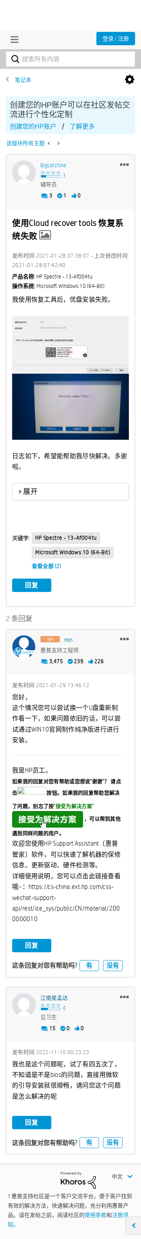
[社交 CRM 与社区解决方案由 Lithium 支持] (78, 1179)
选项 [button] (129, 80)
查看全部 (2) (46, 566)
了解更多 (82, 126)
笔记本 (23, 79)
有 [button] (89, 965)
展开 (30, 491)
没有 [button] (113, 965)
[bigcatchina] (24, 172)
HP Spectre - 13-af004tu (66, 537)
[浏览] (12, 39)
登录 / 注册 (116, 38)
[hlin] (24, 647)
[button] (124, 164)
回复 (31, 585)
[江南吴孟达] (24, 1005)
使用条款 (96, 1215)
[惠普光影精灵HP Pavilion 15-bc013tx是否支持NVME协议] (58, 143)
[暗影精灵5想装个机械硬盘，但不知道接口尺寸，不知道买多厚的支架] (49, 143)
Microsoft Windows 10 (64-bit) (72, 552)
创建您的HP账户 (33, 126)
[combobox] (70, 59)
